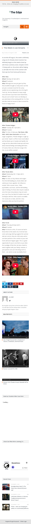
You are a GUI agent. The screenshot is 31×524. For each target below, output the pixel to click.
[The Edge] (15, 12)
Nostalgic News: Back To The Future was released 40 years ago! (19, 488)
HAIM (7, 134)
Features (24, 52)
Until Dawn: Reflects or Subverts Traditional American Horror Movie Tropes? (19, 498)
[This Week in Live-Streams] (15, 38)
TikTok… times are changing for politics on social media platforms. (20, 507)
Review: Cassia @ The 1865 (10, 369)
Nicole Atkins (9, 172)
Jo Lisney (11, 297)
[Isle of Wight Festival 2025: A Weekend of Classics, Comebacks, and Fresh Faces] (15, 329)
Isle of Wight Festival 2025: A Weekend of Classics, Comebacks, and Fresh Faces (14, 340)
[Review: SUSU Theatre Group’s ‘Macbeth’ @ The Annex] (15, 378)
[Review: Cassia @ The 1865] (15, 358)
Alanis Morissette (14, 134)
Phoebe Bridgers (10, 125)
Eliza (7, 77)
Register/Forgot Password (12, 521)
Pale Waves (21, 132)
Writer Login (23, 521)
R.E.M (7, 223)
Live (28, 52)
